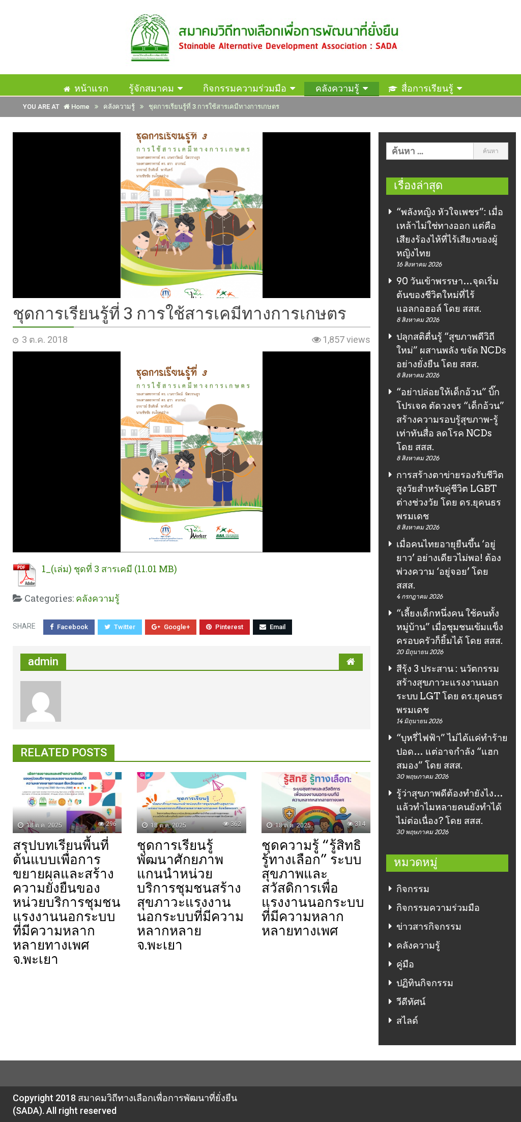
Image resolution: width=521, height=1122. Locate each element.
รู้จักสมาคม (151, 88)
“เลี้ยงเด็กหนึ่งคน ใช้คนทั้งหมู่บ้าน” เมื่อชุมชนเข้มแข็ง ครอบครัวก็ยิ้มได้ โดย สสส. (449, 627)
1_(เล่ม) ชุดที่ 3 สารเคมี (87, 569)
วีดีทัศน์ (410, 1001)
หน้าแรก (91, 88)
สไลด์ (407, 1020)
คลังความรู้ (337, 88)
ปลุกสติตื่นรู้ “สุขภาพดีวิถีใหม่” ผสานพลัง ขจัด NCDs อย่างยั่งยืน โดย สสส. (451, 350)
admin (43, 661)
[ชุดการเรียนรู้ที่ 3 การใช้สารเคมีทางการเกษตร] (191, 215)
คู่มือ (405, 964)
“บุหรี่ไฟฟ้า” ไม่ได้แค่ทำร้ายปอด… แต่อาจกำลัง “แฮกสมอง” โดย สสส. (452, 751)
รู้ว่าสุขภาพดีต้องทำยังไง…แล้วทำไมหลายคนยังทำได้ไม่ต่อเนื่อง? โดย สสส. (449, 807)
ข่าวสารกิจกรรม (428, 926)
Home (80, 106)
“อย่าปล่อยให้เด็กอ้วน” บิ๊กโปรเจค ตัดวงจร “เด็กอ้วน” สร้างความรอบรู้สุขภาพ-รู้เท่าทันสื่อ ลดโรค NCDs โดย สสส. (450, 419)
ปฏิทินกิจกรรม (424, 983)
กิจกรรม (412, 888)
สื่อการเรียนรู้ (427, 88)
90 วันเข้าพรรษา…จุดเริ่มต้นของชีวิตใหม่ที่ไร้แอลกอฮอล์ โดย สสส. (447, 295)
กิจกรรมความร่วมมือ (244, 88)
